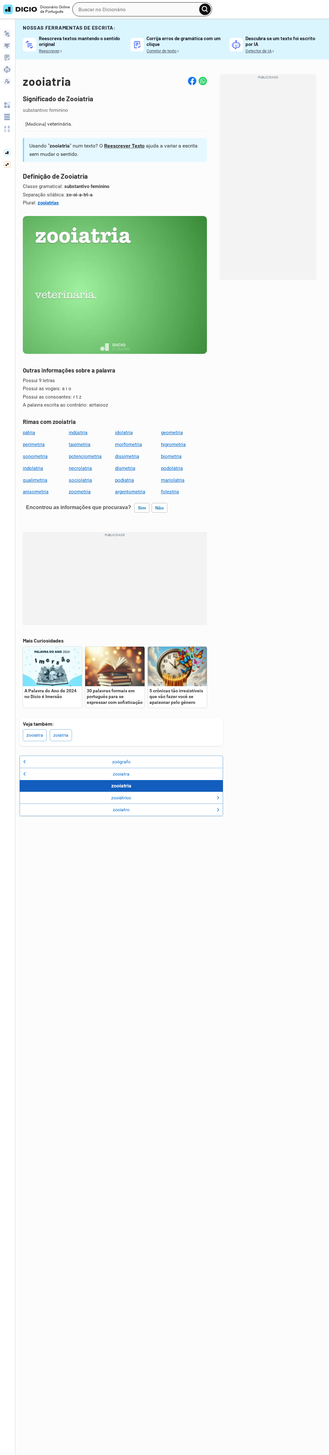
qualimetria (35, 480)
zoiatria (60, 735)
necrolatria (80, 468)
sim (142, 507)
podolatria (172, 468)
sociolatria (80, 480)
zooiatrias (48, 203)
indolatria (33, 468)
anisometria (36, 492)
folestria (170, 492)
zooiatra (34, 735)
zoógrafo (121, 761)
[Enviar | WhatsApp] (203, 81)
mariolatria (172, 480)
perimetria (34, 444)
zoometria (80, 492)
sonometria (35, 456)
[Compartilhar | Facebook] (192, 81)
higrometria (173, 444)
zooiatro (121, 809)
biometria (171, 456)
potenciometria (85, 456)
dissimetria (127, 456)
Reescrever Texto (124, 146)
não (159, 507)
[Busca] (205, 9)
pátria (29, 433)
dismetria (125, 468)
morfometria (128, 444)
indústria (78, 433)
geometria (172, 433)
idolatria (124, 433)
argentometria (130, 492)
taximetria (79, 444)
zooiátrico (121, 797)
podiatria (124, 480)
